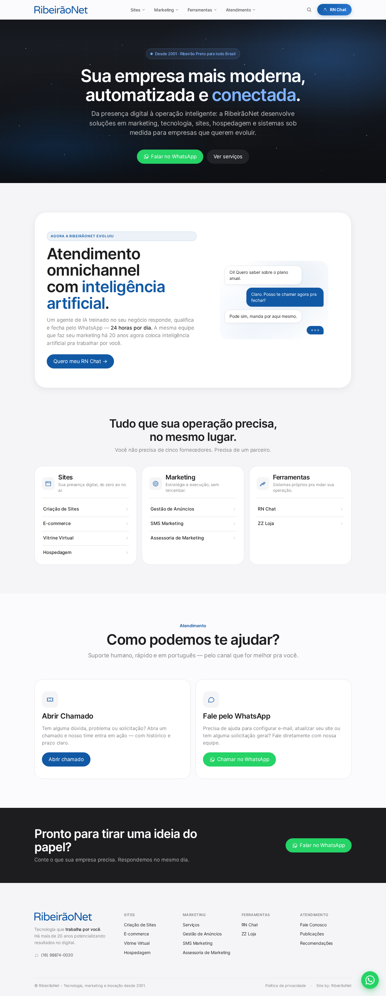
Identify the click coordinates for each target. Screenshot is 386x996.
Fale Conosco (313, 924)
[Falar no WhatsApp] (370, 980)
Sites (136, 9)
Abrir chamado (66, 759)
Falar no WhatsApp (173, 156)
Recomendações (316, 943)
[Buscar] (309, 9)
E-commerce (57, 523)
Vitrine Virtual (58, 538)
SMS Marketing (166, 523)
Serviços (191, 924)
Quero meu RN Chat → (80, 361)
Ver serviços (228, 156)
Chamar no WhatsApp (243, 759)
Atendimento (238, 9)
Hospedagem (57, 552)
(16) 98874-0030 (57, 955)
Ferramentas (200, 9)
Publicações (312, 933)
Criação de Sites (61, 509)
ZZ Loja (266, 523)
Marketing (164, 9)
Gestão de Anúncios (172, 509)
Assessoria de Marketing (177, 538)
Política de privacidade (285, 985)
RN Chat (267, 509)
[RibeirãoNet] (61, 10)
